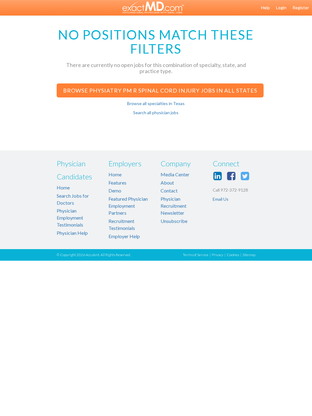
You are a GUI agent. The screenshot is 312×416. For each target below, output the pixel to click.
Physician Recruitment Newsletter (173, 206)
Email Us (221, 199)
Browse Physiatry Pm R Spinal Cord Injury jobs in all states (160, 90)
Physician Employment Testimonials (70, 217)
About (167, 182)
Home (63, 187)
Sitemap (249, 254)
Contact (169, 190)
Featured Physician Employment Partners (128, 206)
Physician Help (72, 233)
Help (265, 7)
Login (281, 7)
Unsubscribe (174, 221)
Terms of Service (195, 254)
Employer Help (124, 236)
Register (300, 7)
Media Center (175, 174)
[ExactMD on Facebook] (231, 176)
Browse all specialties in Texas (156, 103)
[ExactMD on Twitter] (245, 176)
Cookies (233, 254)
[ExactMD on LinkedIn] (217, 176)
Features (117, 182)
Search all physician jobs (156, 112)
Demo (114, 190)
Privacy (217, 254)
